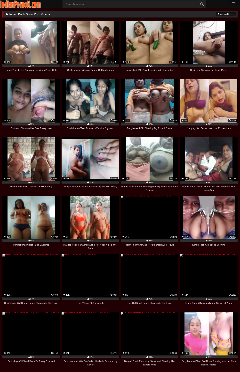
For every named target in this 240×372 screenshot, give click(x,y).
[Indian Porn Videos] (20, 7)
